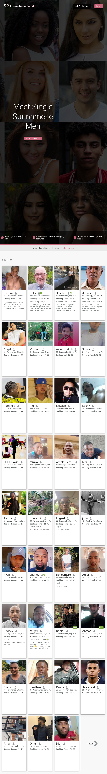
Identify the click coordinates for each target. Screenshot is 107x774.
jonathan (35, 687)
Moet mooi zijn (35, 527)
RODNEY (7, 639)
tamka (34, 462)
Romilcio (9, 405)
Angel (7, 349)
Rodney (8, 631)
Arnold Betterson (64, 462)
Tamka (8, 518)
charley (34, 574)
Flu (32, 405)
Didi (58, 743)
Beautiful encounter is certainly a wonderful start (66, 302)
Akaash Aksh (64, 349)
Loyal (58, 583)
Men (57, 248)
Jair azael (88, 687)
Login (98, 6)
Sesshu (60, 293)
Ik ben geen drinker (63, 530)
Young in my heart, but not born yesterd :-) (40, 302)
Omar (33, 743)
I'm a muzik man (62, 586)
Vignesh (35, 349)
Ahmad (86, 631)
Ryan (7, 574)
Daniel (60, 631)
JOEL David (11, 462)
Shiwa (86, 349)
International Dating (41, 248)
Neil (85, 462)
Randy (60, 687)
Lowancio (36, 518)
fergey (34, 631)
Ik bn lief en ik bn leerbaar (39, 530)
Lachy (86, 405)
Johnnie (87, 293)
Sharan (8, 687)
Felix (33, 293)
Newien (61, 405)
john (85, 518)
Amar (7, 743)
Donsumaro (63, 574)
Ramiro (8, 293)
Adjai (85, 574)
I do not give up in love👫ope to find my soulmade (40, 639)
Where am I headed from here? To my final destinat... (93, 302)
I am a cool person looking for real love (14, 643)
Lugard (60, 518)
